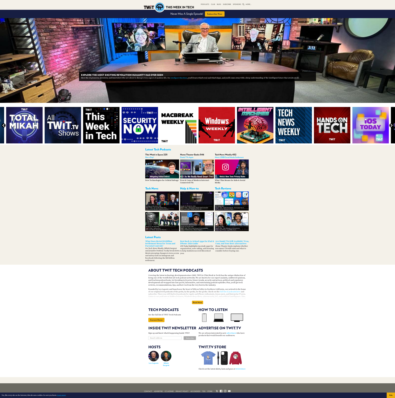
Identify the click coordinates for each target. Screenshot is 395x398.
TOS (203, 391)
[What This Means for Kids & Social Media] (232, 178)
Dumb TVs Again (186, 157)
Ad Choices (195, 391)
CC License (169, 391)
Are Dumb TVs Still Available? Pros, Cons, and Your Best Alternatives (232, 242)
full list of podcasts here (230, 292)
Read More (197, 302)
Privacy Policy (182, 391)
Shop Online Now (214, 14)
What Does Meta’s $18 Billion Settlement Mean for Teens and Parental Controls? (160, 243)
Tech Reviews (223, 188)
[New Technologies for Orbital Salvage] (162, 178)
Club (213, 4)
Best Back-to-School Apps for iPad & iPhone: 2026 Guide (197, 242)
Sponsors (237, 4)
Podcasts (205, 4)
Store (209, 391)
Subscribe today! (259, 78)
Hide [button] (391, 395)
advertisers (231, 333)
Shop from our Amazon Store (196, 13)
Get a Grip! (149, 157)
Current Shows (156, 320)
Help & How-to (189, 188)
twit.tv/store (240, 369)
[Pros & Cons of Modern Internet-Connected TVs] (197, 178)
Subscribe (227, 4)
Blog (219, 4)
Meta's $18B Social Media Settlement (229, 157)
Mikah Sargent (166, 364)
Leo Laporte (154, 363)
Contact (148, 391)
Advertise (158, 391)
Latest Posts (153, 237)
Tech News (151, 188)
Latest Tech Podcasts (158, 149)
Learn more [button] (61, 395)
